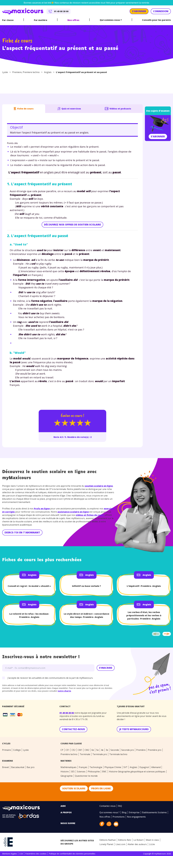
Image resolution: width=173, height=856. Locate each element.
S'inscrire (105, 667)
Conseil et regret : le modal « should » (29, 586)
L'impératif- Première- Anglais (144, 586)
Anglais (47, 72)
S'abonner (158, 136)
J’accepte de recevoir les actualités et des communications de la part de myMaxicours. (50, 677)
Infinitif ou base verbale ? (86, 586)
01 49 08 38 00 (66, 712)
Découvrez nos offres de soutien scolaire (72, 224)
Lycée (5, 72)
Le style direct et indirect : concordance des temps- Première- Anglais (86, 615)
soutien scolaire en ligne (99, 485)
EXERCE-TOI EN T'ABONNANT (22, 532)
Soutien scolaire (73, 788)
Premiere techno (31, 72)
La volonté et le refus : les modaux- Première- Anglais (29, 615)
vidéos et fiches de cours (90, 515)
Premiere (17, 72)
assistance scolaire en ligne (73, 511)
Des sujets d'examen (158, 110)
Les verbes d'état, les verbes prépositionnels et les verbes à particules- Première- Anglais (143, 615)
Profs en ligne (42, 508)
